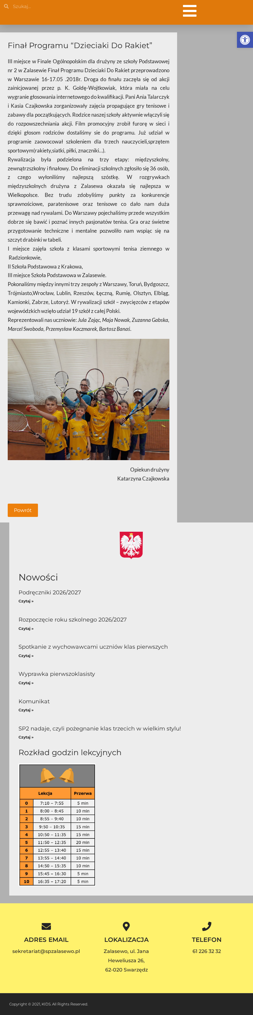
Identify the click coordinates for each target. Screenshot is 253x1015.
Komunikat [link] (34, 701)
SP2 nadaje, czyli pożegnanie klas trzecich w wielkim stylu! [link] (100, 728)
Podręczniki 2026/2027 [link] (50, 592)
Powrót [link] (23, 510)
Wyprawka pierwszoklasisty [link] (57, 674)
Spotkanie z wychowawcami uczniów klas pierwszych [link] (93, 646)
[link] (245, 40)
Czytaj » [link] (26, 601)
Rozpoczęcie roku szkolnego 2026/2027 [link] (73, 619)
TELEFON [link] (207, 939)
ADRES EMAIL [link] (46, 939)
